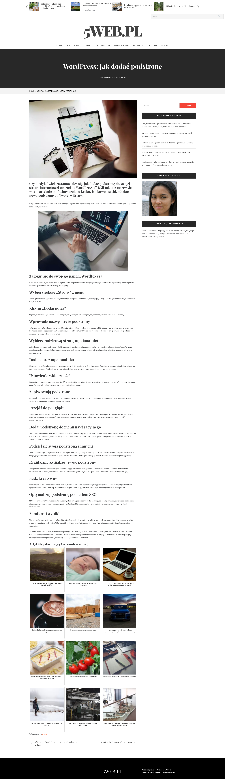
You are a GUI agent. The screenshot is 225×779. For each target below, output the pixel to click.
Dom (68, 45)
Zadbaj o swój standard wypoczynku (176, 6)
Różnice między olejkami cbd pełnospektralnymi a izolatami (56, 743)
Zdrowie (165, 45)
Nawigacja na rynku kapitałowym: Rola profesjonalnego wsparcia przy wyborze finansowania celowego (168, 163)
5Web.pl (112, 30)
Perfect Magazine (155, 773)
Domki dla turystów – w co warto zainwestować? (97, 6)
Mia (125, 77)
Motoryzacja (103, 45)
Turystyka (152, 45)
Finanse (78, 45)
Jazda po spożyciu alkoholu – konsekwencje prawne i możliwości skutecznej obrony (167, 134)
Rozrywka (138, 45)
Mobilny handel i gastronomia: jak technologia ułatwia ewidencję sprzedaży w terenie (167, 144)
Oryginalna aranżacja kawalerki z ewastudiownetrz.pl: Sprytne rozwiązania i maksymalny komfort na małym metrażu (166, 125)
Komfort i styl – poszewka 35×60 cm (116, 742)
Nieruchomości (121, 45)
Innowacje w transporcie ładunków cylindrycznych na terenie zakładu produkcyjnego (166, 154)
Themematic (170, 773)
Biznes (59, 45)
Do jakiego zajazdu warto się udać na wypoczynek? (55, 4)
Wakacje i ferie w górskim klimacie (138, 6)
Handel (89, 45)
